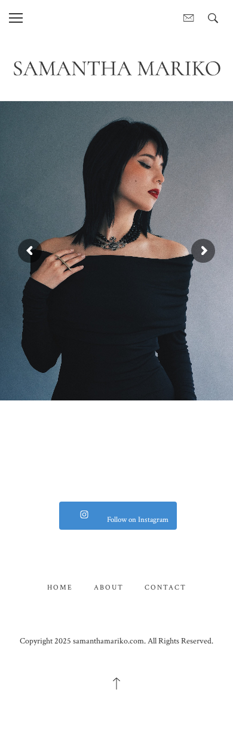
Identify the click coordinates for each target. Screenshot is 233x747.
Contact (165, 587)
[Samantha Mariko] (116, 67)
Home (60, 587)
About (109, 587)
